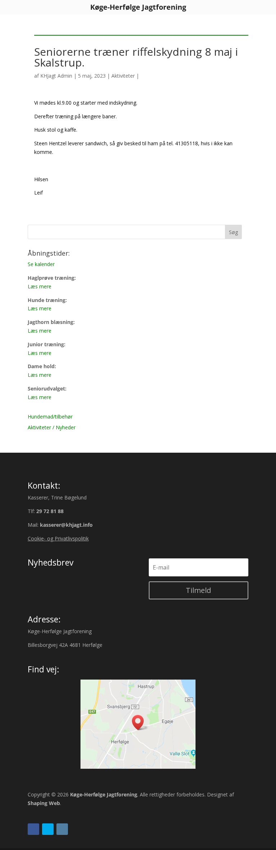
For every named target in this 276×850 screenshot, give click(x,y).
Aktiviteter (123, 75)
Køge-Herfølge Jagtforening (103, 794)
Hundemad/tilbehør (50, 416)
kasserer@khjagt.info (66, 524)
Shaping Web (44, 803)
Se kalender (41, 264)
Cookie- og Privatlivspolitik (58, 538)
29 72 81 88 (50, 511)
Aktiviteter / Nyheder (51, 427)
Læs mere (39, 286)
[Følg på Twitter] (48, 829)
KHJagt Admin (56, 75)
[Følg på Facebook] (33, 829)
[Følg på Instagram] (62, 829)
